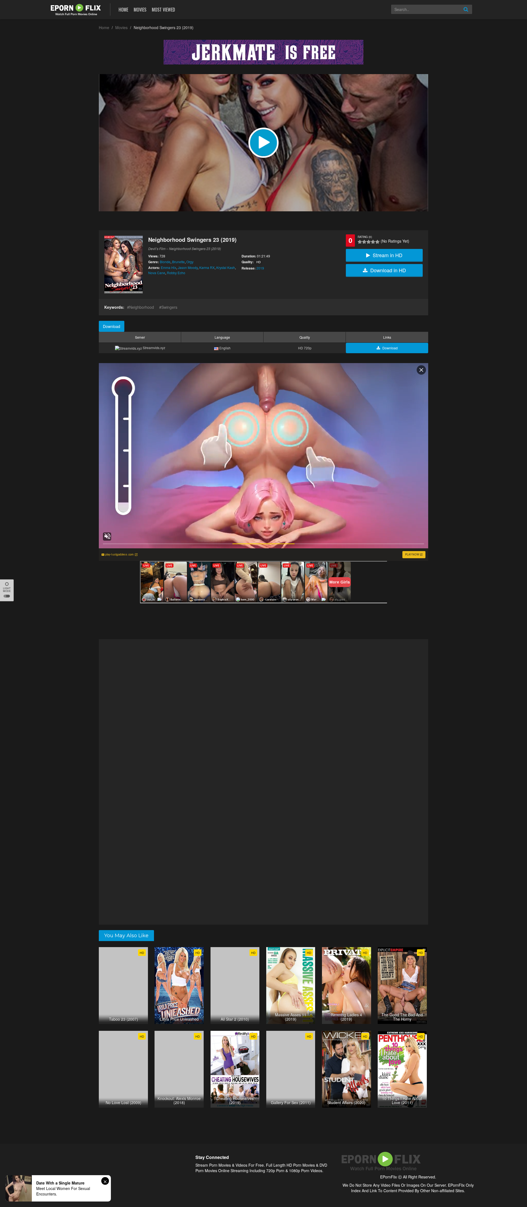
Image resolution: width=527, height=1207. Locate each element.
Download (111, 326)
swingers (169, 307)
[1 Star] (360, 242)
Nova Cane (156, 272)
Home (123, 9)
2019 (260, 268)
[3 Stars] (368, 242)
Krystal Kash (225, 267)
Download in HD (388, 270)
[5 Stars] (377, 242)
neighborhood (141, 307)
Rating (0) (365, 237)
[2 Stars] (364, 242)
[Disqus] (263, 710)
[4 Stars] (373, 242)
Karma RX (207, 267)
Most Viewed (163, 9)
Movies (140, 9)
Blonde (165, 261)
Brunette (178, 261)
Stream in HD (387, 255)
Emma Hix (168, 267)
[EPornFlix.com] (76, 9)
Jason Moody (188, 267)
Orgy (190, 261)
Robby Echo (176, 272)
